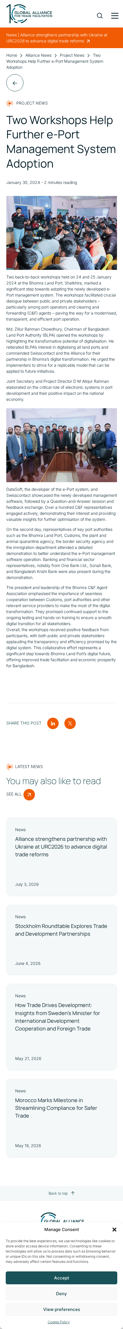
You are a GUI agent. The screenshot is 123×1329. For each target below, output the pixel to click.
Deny (61, 1293)
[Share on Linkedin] (53, 723)
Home (11, 55)
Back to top (58, 1193)
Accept (61, 1278)
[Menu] (114, 14)
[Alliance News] (14, 82)
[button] (114, 1229)
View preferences (61, 1309)
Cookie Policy (59, 1322)
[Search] (100, 11)
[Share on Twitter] (70, 723)
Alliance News (38, 55)
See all (14, 794)
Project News (72, 55)
